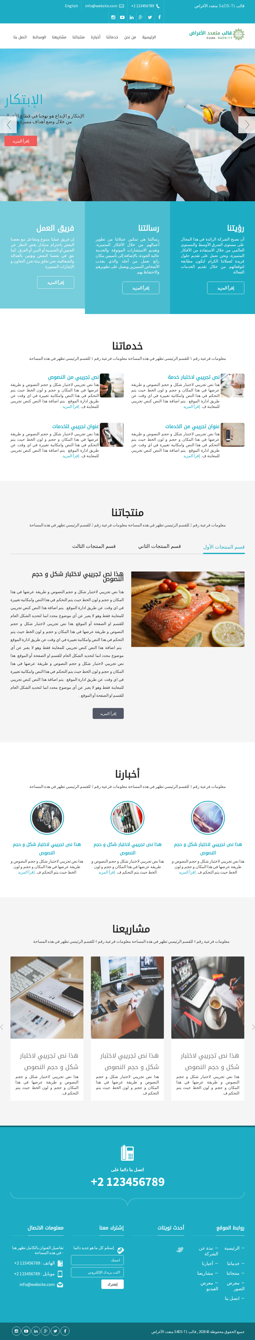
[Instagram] (113, 17)
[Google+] (140, 17)
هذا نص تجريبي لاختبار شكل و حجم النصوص (208, 848)
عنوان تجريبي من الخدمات (192, 426)
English (71, 5)
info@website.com (101, 5)
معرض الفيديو (209, 1285)
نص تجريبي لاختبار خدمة (194, 377)
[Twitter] (150, 17)
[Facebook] (159, 17)
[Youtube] (122, 17)
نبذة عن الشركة (208, 1251)
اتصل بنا (20, 37)
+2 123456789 (142, 5)
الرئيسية (149, 37)
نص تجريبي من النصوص (73, 377)
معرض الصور (236, 1285)
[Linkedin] (131, 17)
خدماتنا (112, 37)
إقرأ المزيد (20, 140)
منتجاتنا (78, 37)
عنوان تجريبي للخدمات (75, 426)
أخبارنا (95, 37)
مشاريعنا (59, 37)
